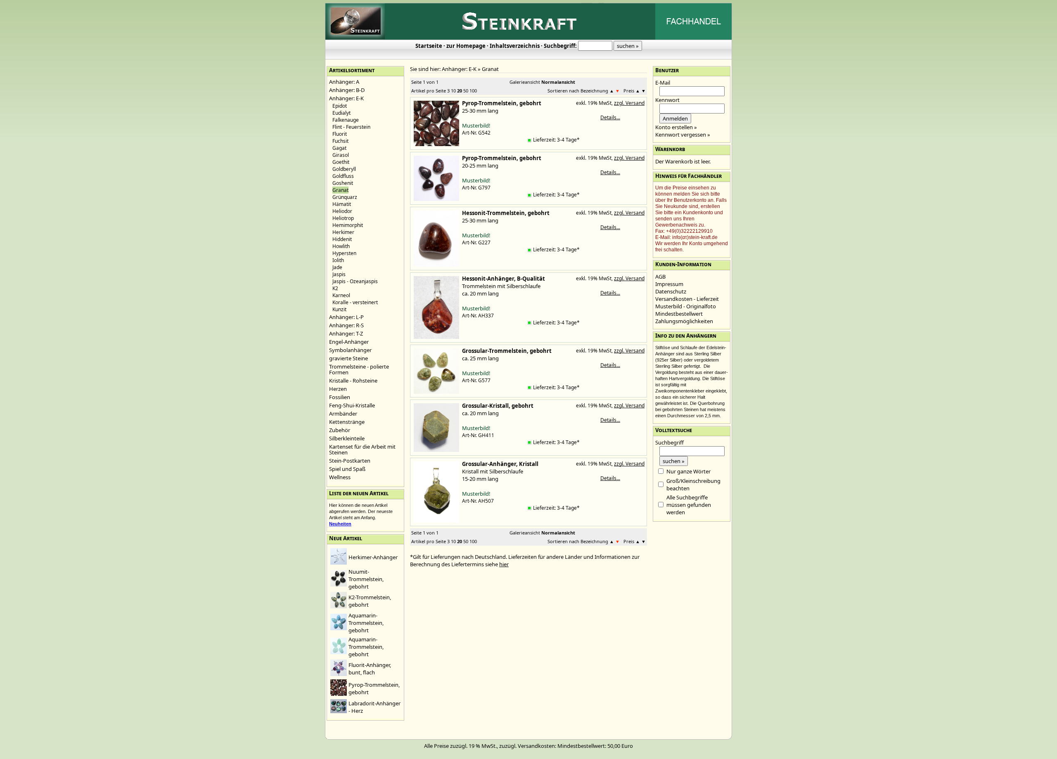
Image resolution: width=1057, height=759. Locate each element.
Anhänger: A (344, 81)
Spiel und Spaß (347, 469)
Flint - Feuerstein (351, 126)
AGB (660, 276)
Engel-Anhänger (349, 341)
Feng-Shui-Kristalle (352, 405)
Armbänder (343, 413)
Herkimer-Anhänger (373, 557)
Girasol (340, 154)
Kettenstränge (347, 422)
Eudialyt (341, 112)
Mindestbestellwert (679, 313)
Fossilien (339, 397)
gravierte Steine (348, 358)
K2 (335, 288)
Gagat (339, 147)
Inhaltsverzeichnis (515, 46)
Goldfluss (343, 176)
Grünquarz (344, 197)
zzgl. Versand (629, 102)
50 (465, 90)
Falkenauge (345, 119)
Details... (610, 117)
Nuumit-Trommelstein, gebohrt (366, 579)
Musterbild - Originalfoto (685, 306)
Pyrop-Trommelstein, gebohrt (501, 103)
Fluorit (339, 133)
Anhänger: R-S (346, 325)
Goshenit (342, 183)
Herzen (338, 389)
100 (473, 90)
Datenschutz (670, 291)
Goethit (340, 162)
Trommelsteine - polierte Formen (359, 369)
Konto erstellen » (676, 127)
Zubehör (339, 430)
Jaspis (339, 274)
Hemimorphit (347, 225)
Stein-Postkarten (349, 460)
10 (453, 90)
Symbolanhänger (350, 350)
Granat (490, 69)
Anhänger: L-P (346, 317)
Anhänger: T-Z (346, 333)
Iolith (338, 260)
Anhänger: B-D (347, 90)
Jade (337, 267)
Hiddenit (342, 239)
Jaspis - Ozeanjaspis (355, 281)
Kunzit (339, 309)
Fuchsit (340, 140)
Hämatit (341, 204)
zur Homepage (466, 46)
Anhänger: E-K (346, 98)
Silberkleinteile (347, 438)
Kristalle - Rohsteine (353, 380)
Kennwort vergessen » (682, 134)
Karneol (341, 295)
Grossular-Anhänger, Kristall (500, 464)
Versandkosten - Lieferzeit (687, 299)
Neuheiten (340, 523)
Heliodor (342, 211)
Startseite (428, 46)
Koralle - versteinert (355, 302)
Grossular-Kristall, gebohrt (497, 405)
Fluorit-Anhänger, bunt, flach (369, 668)
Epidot (339, 105)
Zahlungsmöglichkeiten (684, 321)
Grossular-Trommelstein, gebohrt (507, 351)
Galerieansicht (525, 82)
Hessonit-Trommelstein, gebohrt (506, 213)
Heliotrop (343, 218)
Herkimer (343, 232)
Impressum (669, 284)
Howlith (341, 246)
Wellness (340, 477)
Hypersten (344, 253)
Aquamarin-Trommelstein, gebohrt (366, 623)
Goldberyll (344, 169)
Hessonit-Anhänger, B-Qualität (503, 278)
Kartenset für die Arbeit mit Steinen (362, 449)
